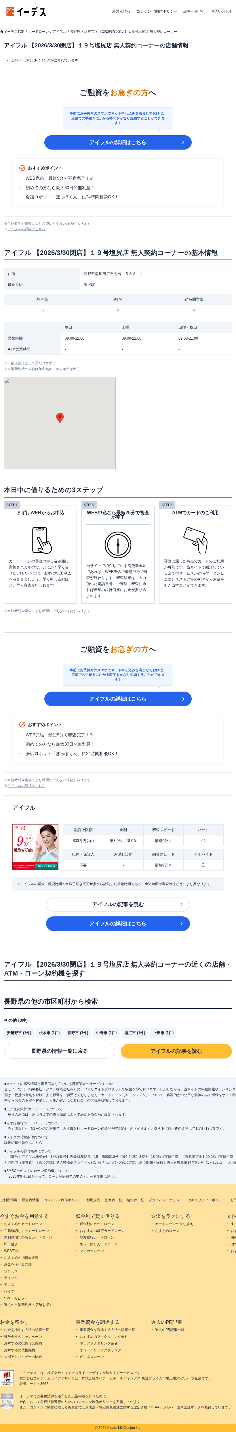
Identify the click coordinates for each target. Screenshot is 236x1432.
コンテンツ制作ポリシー (157, 11)
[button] (60, 418)
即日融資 (11, 1244)
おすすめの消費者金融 (21, 1258)
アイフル (59, 32)
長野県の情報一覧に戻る (59, 1051)
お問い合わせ (222, 11)
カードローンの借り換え (174, 1224)
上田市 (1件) (163, 1033)
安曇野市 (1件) (19, 1033)
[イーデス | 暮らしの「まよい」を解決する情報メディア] (25, 14)
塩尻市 (89, 32)
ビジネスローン (92, 1357)
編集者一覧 (135, 1200)
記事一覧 (190, 11)
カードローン (38, 32)
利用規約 (93, 1200)
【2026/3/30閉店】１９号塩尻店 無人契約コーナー (137, 32)
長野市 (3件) (78, 1033)
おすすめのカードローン (23, 1224)
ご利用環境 (8, 1200)
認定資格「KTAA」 (148, 1407)
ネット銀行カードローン (99, 1244)
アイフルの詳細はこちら (118, 142)
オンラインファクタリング (100, 1350)
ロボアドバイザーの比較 (23, 1357)
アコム (9, 1285)
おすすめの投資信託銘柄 (23, 1343)
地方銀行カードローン (97, 1237)
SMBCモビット (16, 1298)
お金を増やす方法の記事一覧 (26, 1330)
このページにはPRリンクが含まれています (44, 60)
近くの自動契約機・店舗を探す (28, 1305)
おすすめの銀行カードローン (102, 1231)
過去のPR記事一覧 (169, 1330)
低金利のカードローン (97, 1224)
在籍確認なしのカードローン (26, 1231)
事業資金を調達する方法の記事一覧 (107, 1330)
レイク (9, 1291)
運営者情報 (121, 11)
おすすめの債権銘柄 (19, 1350)
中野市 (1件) (106, 1033)
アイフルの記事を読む (118, 904)
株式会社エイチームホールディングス (111, 1378)
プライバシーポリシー (166, 1200)
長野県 (75, 32)
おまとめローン (167, 1231)
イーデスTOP (14, 32)
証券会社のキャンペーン (23, 1337)
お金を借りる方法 (18, 1264)
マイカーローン (92, 1251)
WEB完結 (11, 1251)
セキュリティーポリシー (207, 1200)
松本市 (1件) (49, 1033)
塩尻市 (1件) (135, 1033)
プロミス (11, 1271)
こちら (37, 1143)
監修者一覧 (113, 1200)
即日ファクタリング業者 (99, 1343)
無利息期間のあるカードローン (28, 1237)
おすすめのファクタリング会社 (104, 1337)
